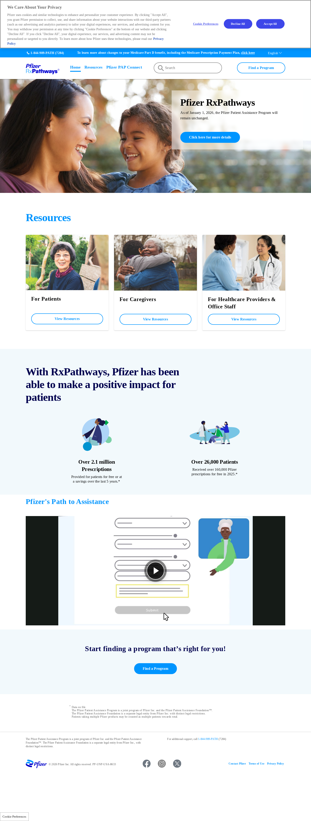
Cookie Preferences (14, 816)
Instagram (162, 764)
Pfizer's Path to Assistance (67, 501)
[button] (155, 571)
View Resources (67, 319)
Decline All (238, 24)
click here (248, 52)
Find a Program (261, 68)
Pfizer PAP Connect (124, 67)
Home (75, 67)
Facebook (147, 764)
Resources (93, 67)
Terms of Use (256, 763)
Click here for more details (210, 137)
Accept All (270, 24)
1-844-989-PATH (42, 53)
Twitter (177, 764)
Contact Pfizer (237, 763)
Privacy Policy (275, 763)
